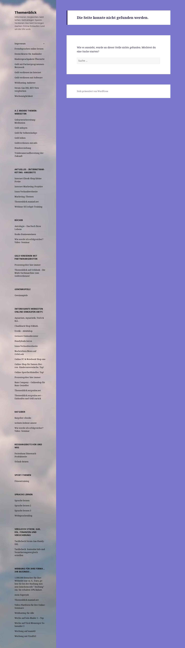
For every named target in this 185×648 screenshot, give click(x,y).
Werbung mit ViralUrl (25, 636)
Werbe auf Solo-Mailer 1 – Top (29, 618)
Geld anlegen (21, 127)
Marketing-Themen (24, 196)
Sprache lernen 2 (23, 505)
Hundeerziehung (23, 148)
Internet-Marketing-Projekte (29, 186)
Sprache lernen (22, 500)
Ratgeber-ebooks (23, 418)
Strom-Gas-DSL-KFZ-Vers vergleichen (27, 89)
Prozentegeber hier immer (28, 264)
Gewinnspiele (21, 295)
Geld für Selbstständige (26, 132)
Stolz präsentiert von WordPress (92, 91)
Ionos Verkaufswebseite (26, 191)
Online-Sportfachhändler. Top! (29, 372)
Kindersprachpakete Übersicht (29, 59)
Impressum (20, 43)
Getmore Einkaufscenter (26, 336)
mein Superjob (22, 594)
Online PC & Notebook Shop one (30, 359)
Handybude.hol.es (23, 341)
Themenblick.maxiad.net (27, 201)
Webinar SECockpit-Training (28, 206)
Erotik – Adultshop (23, 331)
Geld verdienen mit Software (29, 77)
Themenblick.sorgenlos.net (28, 390)
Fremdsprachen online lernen (29, 48)
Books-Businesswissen (25, 234)
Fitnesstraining (22, 481)
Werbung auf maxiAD (25, 631)
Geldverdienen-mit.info (26, 143)
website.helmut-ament (25, 423)
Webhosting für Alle (24, 613)
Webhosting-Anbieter (25, 82)
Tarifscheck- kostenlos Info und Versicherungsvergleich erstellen (30, 552)
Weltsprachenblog (23, 515)
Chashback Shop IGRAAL (26, 326)
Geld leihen (20, 138)
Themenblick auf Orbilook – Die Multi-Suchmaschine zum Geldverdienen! (30, 273)
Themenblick (26, 12)
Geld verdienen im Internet (28, 72)
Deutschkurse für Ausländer (28, 54)
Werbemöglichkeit (24, 96)
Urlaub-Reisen (21, 461)
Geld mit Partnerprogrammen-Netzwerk (30, 66)
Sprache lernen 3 (23, 510)
